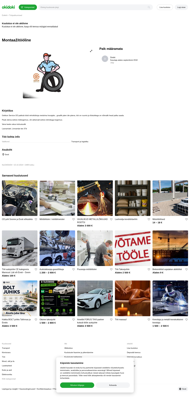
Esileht (4, 15)
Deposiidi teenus (133, 352)
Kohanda (113, 385)
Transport (6, 348)
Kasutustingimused (27, 389)
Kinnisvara (6, 352)
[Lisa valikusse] (35, 219)
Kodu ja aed (7, 370)
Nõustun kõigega (77, 385)
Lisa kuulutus (132, 348)
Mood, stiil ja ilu (8, 361)
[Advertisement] (166, 65)
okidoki (8, 7)
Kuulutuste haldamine (73, 357)
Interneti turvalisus (134, 357)
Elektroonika (7, 374)
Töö (3, 357)
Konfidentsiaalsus (44, 389)
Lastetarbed (7, 366)
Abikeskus (68, 348)
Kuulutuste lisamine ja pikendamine (78, 352)
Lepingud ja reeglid (10, 389)
